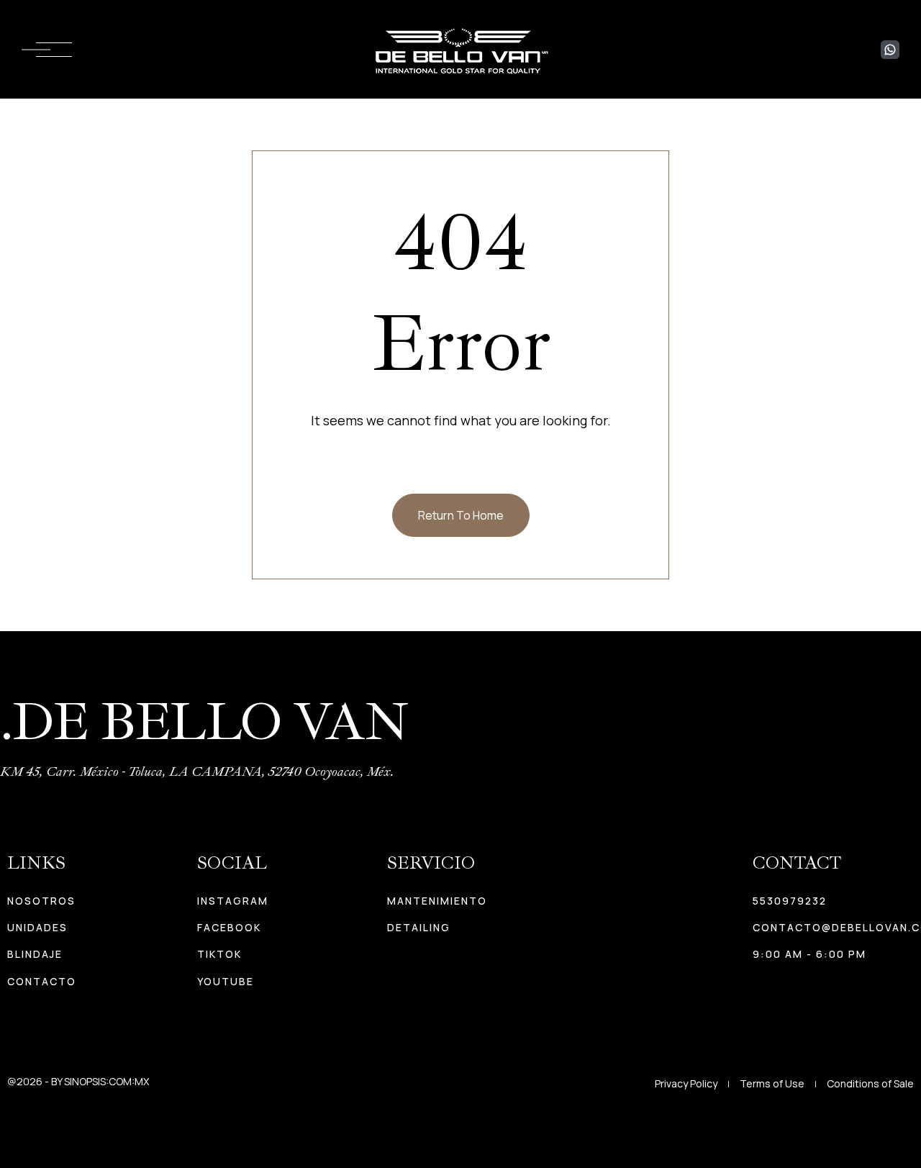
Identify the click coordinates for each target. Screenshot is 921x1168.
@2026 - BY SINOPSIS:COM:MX (78, 1081)
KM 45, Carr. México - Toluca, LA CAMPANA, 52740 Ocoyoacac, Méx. (197, 771)
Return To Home (461, 515)
